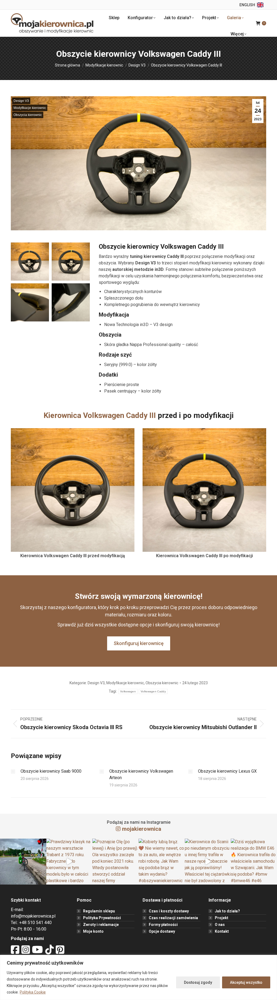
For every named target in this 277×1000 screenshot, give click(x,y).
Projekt (221, 918)
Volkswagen (128, 691)
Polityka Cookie (33, 992)
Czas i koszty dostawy (169, 911)
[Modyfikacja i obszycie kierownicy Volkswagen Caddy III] (30, 261)
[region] (138, 977)
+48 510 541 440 (35, 922)
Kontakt (222, 931)
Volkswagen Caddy (153, 691)
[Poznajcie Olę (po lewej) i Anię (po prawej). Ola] (115, 862)
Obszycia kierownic (28, 115)
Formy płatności (163, 924)
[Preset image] (13, 771)
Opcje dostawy (162, 931)
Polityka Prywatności (102, 918)
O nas (220, 924)
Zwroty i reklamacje (101, 924)
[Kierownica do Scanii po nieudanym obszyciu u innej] (208, 862)
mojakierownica (141, 829)
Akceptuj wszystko (246, 982)
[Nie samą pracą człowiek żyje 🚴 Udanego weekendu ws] (23, 862)
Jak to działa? (227, 911)
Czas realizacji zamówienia (173, 918)
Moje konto (93, 931)
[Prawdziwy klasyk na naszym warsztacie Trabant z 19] (69, 862)
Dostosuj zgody (198, 982)
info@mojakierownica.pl (33, 916)
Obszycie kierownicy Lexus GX (227, 771)
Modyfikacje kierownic (30, 108)
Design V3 (21, 101)
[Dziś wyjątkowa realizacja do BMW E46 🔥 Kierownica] (254, 862)
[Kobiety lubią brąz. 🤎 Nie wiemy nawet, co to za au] (161, 862)
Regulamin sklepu (99, 911)
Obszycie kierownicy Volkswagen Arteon (141, 774)
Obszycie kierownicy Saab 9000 (51, 771)
